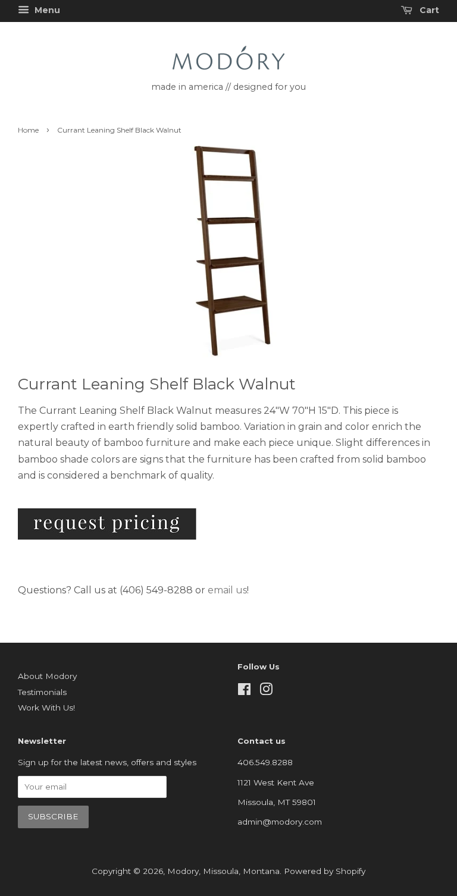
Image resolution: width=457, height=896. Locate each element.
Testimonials (42, 692)
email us (227, 590)
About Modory (47, 676)
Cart (428, 10)
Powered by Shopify (324, 871)
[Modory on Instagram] (266, 691)
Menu (46, 10)
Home (28, 129)
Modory (183, 871)
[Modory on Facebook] (244, 691)
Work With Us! (46, 707)
